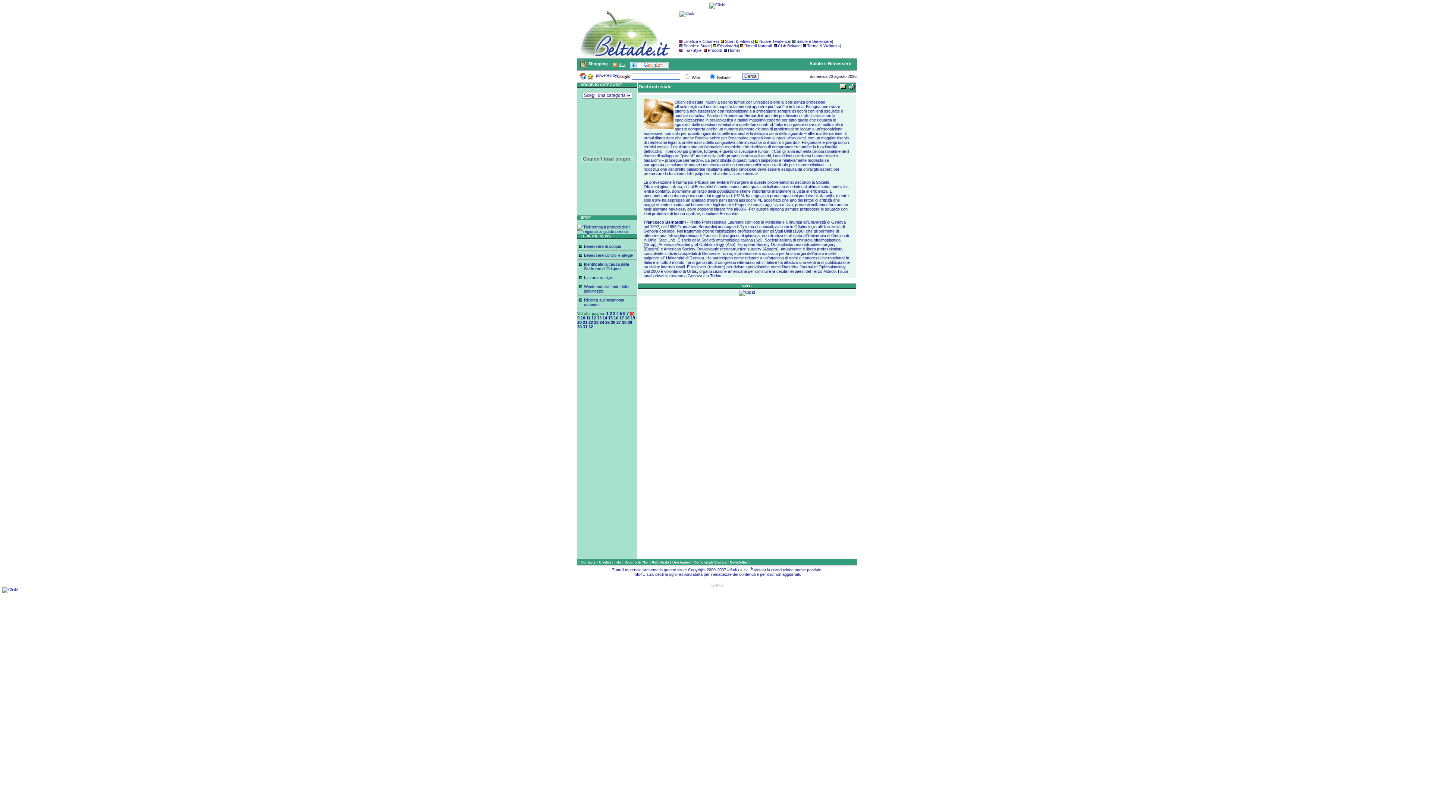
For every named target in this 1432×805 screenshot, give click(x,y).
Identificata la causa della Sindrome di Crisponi (606, 266)
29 (630, 322)
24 (602, 322)
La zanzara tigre (598, 277)
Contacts (589, 562)
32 (590, 327)
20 (579, 322)
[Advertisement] (607, 447)
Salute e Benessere (814, 41)
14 (605, 318)
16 (616, 318)
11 (588, 318)
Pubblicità (661, 562)
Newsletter (739, 562)
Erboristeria (727, 46)
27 (618, 322)
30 (579, 327)
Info (618, 562)
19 (633, 318)
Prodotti (715, 50)
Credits (605, 562)
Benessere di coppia (602, 246)
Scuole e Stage (697, 46)
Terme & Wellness (823, 46)
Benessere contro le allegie (608, 255)
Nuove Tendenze (774, 41)
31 (585, 327)
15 (610, 318)
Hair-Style (692, 50)
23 (596, 322)
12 (593, 318)
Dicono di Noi (637, 562)
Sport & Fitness (739, 41)
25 (607, 322)
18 (627, 318)
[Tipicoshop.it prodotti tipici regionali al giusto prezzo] (607, 231)
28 (624, 322)
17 (621, 318)
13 (599, 318)
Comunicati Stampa (711, 562)
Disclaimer (681, 562)
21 (585, 322)
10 (583, 318)
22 (590, 322)
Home (733, 50)
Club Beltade (789, 46)
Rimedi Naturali (758, 46)
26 (613, 322)
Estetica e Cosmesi (701, 41)
